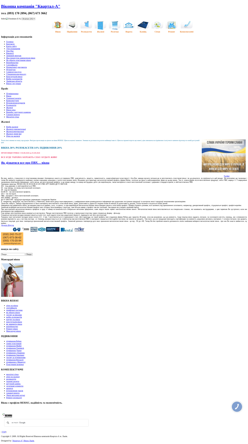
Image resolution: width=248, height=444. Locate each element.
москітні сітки (12, 374)
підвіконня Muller (14, 346)
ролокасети (11, 379)
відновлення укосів (14, 391)
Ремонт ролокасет (14, 398)
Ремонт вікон (12, 329)
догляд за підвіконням (15, 357)
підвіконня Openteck (15, 348)
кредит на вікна (13, 319)
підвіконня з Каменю (15, 353)
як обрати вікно (13, 312)
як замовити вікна (14, 324)
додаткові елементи (14, 386)
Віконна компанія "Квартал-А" (30, 6)
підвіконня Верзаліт (15, 360)
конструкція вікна (14, 322)
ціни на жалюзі (13, 377)
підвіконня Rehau (13, 341)
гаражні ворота (13, 393)
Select (3, 19)
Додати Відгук (7, 225)
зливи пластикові (13, 343)
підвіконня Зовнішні (15, 355)
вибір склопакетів (14, 317)
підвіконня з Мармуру (16, 362)
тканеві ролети (12, 381)
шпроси (9, 388)
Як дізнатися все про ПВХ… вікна (25, 162)
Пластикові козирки (15, 364)
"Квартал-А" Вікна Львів (23, 441)
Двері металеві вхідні (15, 395)
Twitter (227, 176)
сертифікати (11, 308)
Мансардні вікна (13, 331)
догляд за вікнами (14, 315)
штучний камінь (13, 384)
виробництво (12, 326)
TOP (4, 432)
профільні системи (14, 310)
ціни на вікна (12, 305)
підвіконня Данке (14, 350)
